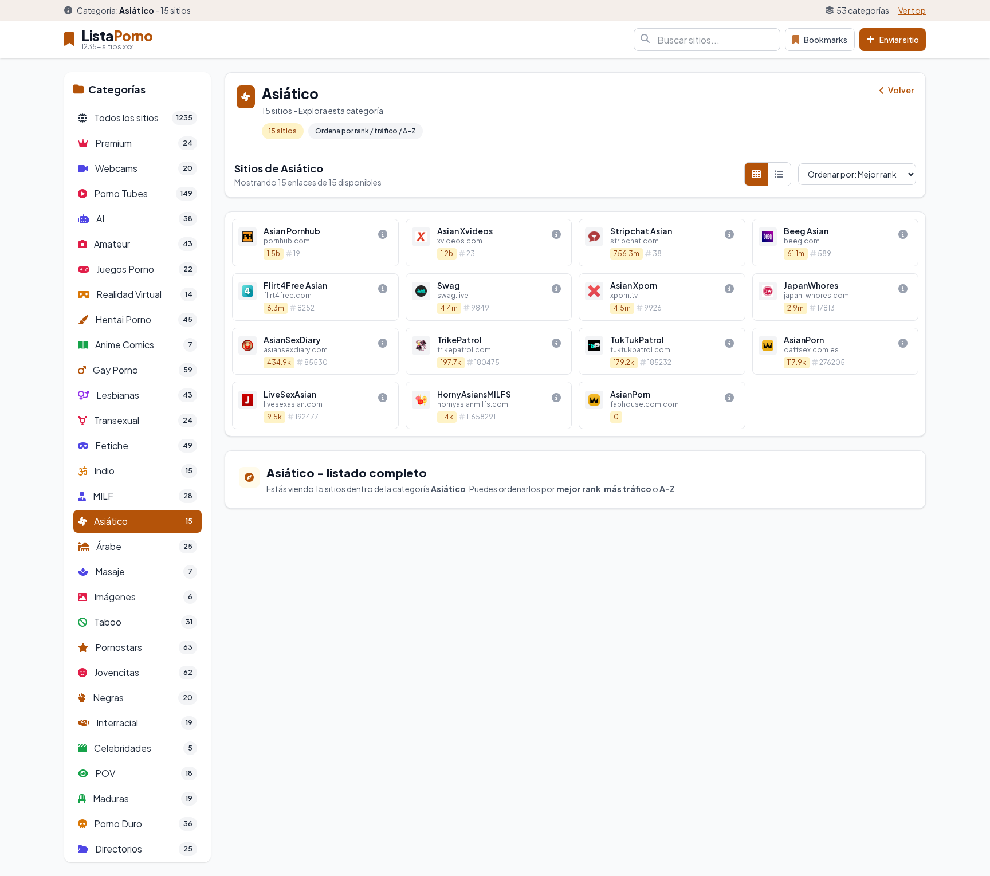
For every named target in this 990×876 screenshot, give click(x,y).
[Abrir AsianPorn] (835, 351)
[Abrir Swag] (489, 297)
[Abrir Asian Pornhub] (315, 242)
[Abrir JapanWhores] (835, 297)
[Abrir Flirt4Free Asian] (315, 297)
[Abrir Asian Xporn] (662, 297)
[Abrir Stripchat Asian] (662, 242)
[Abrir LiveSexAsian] (315, 405)
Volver (900, 90)
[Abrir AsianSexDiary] (315, 351)
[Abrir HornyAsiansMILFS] (489, 405)
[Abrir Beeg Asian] (835, 242)
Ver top (912, 10)
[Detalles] (383, 234)
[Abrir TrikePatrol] (489, 351)
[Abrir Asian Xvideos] (489, 242)
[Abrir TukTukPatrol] (662, 351)
